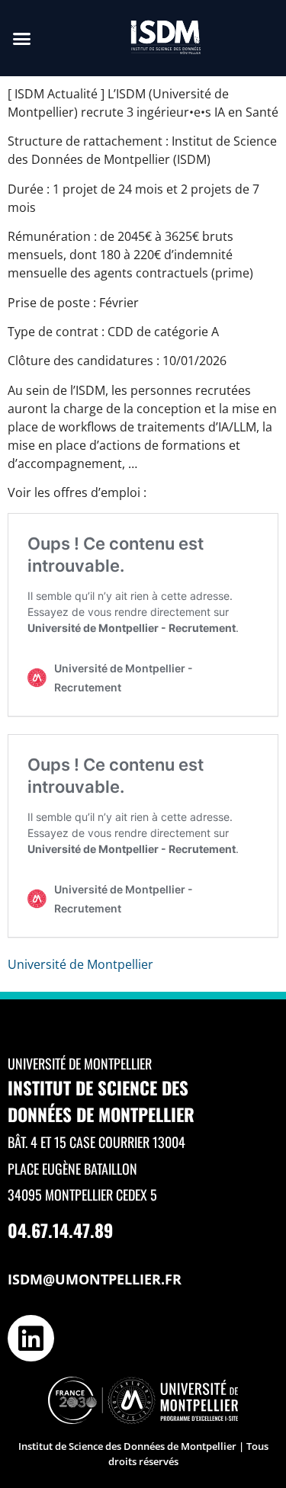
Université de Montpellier (80, 964)
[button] (22, 38)
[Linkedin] (31, 1338)
